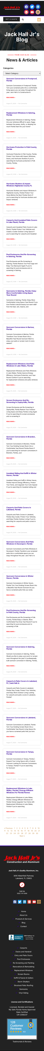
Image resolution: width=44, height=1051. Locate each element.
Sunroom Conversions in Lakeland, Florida (21, 719)
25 (18, 833)
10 (39, 828)
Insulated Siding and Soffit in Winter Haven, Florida (21, 474)
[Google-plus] (26, 12)
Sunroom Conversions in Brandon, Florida (20, 438)
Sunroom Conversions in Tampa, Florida (20, 753)
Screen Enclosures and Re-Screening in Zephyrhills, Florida (20, 401)
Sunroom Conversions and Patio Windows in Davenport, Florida (20, 543)
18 (28, 831)
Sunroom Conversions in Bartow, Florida (20, 328)
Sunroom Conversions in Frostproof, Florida (21, 80)
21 (39, 831)
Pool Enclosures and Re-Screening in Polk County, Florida (21, 611)
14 (15, 831)
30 (37, 833)
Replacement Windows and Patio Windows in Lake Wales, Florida (20, 365)
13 (11, 831)
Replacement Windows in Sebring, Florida (20, 114)
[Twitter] (32, 6)
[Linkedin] (38, 6)
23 (11, 833)
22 (7, 833)
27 (26, 833)
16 (22, 831)
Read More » (10, 97)
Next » (22, 836)
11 (5, 831)
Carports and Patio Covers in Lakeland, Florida (18, 508)
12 (8, 831)
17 (25, 831)
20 (35, 831)
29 (33, 833)
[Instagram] (38, 12)
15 (18, 831)
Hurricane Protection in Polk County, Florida (21, 148)
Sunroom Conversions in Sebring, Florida (20, 648)
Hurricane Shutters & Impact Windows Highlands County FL (19, 185)
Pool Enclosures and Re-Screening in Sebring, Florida (21, 255)
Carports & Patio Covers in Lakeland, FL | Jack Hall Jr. (21, 682)
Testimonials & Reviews (22, 1042)
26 (22, 833)
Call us (22, 891)
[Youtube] (32, 12)
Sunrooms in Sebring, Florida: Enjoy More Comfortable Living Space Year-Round (21, 293)
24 (15, 833)
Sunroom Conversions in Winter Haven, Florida (20, 577)
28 (29, 833)
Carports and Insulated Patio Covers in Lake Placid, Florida (21, 221)
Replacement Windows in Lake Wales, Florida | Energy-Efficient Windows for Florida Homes (19, 790)
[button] (39, 19)
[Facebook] (26, 6)
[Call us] (22, 884)
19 (32, 831)
